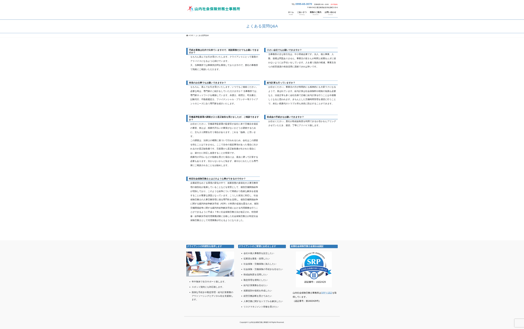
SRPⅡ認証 (326, 293)
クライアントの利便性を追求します (204, 246)
